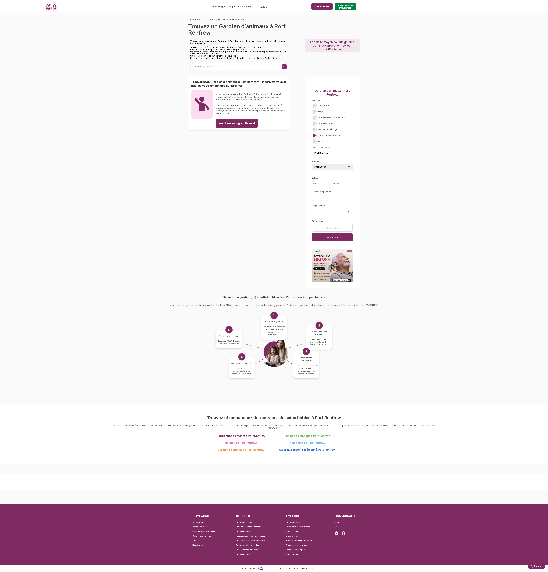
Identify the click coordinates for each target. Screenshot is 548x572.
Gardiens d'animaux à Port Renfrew (241, 450)
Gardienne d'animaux (329, 135)
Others (316, 221)
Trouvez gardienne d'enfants (248, 527)
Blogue (231, 6)
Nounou (322, 111)
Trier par (316, 161)
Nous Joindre (197, 545)
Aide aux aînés (325, 123)
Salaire (315, 178)
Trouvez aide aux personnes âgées (250, 536)
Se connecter (322, 6)
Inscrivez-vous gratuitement (345, 6)
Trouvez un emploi (293, 522)
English (263, 7)
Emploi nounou (292, 531)
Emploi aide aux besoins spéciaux (299, 540)
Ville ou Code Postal (321, 147)
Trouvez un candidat (245, 522)
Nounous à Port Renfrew (241, 443)
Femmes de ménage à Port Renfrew (307, 436)
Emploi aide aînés (293, 536)
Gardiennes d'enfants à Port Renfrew (240, 436)
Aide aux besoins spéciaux (331, 117)
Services (316, 100)
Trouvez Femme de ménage (247, 549)
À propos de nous (199, 522)
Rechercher (332, 237)
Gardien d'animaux (215, 19)
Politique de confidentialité (203, 531)
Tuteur (321, 141)
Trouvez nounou (243, 531)
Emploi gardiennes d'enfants (298, 527)
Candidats (195, 19)
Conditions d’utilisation (202, 536)
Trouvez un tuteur (243, 554)
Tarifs (194, 540)
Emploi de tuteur (293, 554)
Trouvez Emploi (218, 6)
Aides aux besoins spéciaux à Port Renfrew (307, 450)
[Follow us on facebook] (343, 533)
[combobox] (332, 211)
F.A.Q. (337, 527)
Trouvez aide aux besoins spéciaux (250, 540)
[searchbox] (313, 211)
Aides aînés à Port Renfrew (307, 443)
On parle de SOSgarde (201, 527)
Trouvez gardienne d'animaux (248, 545)
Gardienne (323, 105)
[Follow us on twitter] (336, 533)
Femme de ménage (327, 129)
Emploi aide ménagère (295, 549)
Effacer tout (332, 227)
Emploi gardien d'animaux (297, 545)
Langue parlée (318, 205)
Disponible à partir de (321, 191)
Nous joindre (244, 6)
